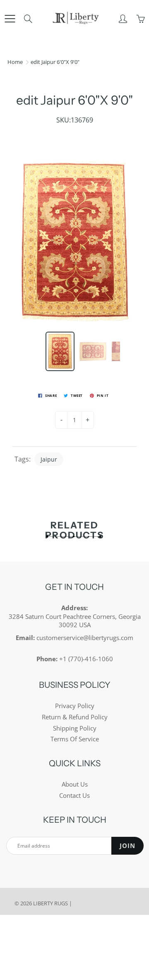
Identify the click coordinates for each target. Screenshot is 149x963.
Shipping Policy (74, 728)
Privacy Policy (74, 706)
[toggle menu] (9, 18)
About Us (75, 784)
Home (15, 62)
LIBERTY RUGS (50, 903)
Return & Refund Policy (75, 717)
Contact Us (74, 795)
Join (127, 846)
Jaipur (49, 459)
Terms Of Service (74, 739)
